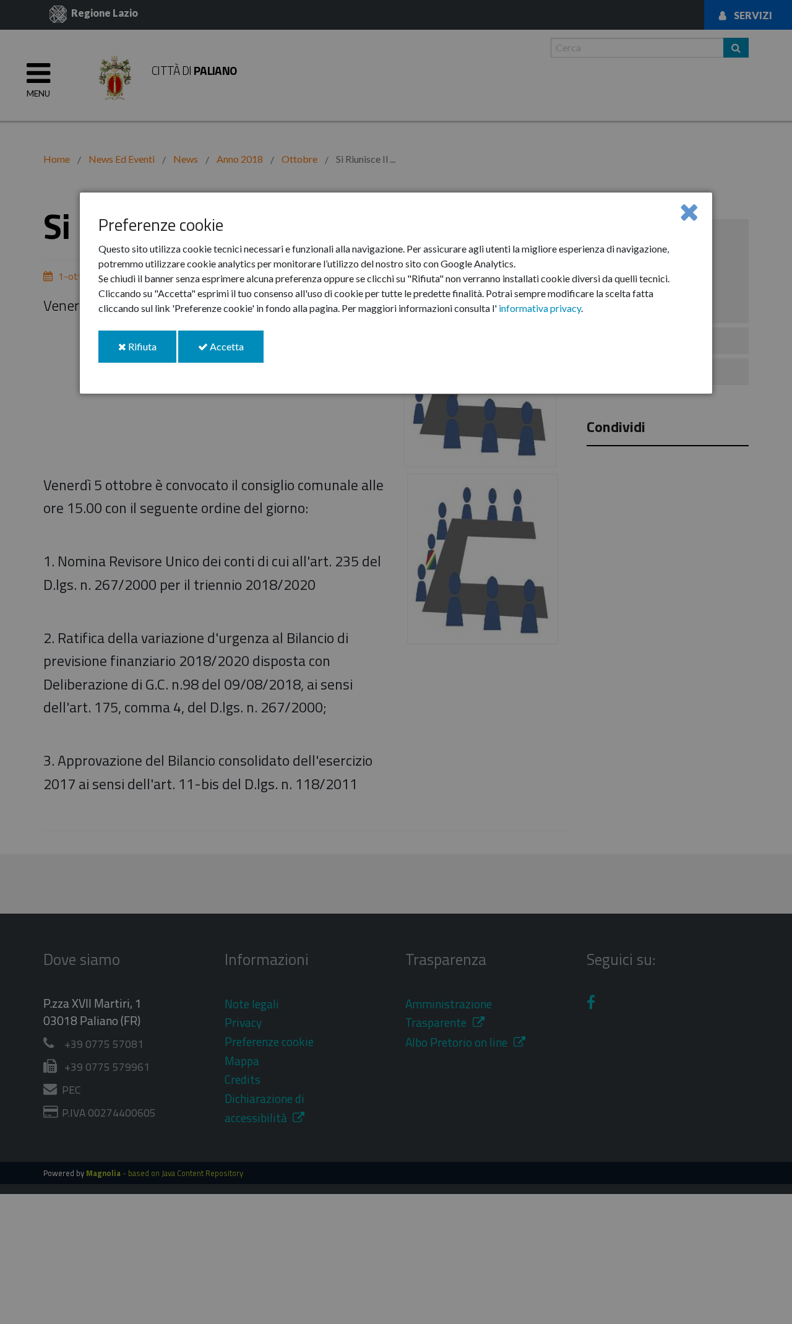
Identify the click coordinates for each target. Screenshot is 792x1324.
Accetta (236, 351)
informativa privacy (540, 308)
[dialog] (396, 293)
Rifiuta (151, 351)
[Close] (689, 211)
